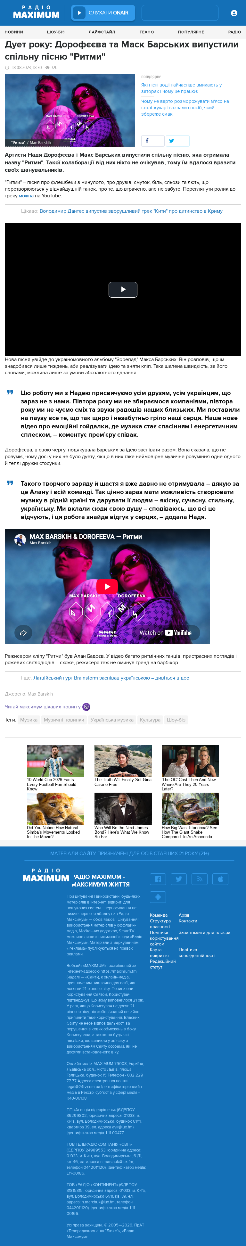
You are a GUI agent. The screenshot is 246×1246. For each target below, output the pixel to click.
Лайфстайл (102, 32)
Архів (184, 915)
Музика (28, 720)
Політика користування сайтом (164, 938)
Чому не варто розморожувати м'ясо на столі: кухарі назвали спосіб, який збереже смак (185, 107)
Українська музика (112, 720)
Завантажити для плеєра (204, 932)
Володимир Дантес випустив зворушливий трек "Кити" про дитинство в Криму (131, 211)
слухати (108, 13)
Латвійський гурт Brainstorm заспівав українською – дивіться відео (111, 678)
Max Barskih (40, 694)
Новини (14, 32)
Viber (86, 707)
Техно (147, 32)
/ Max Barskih (39, 142)
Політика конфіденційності (197, 952)
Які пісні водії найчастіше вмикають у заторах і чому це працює (181, 88)
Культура (150, 720)
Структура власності (160, 923)
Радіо (234, 32)
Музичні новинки (64, 720)
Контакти (188, 921)
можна (26, 196)
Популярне (191, 32)
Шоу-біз (56, 32)
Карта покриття (159, 952)
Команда (159, 915)
